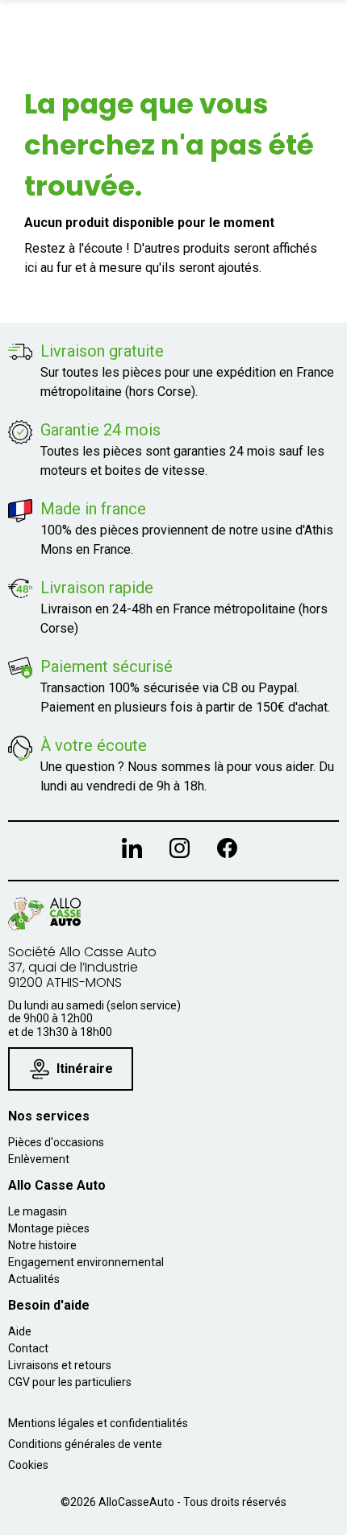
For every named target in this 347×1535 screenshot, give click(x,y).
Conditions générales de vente (85, 1444)
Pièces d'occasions (56, 1142)
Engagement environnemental (86, 1262)
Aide (19, 1331)
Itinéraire (84, 1068)
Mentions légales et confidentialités (98, 1423)
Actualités (34, 1279)
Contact (28, 1348)
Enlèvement (38, 1159)
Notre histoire (42, 1245)
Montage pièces (49, 1228)
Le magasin (37, 1211)
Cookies (28, 1465)
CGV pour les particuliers (70, 1382)
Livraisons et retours (59, 1365)
